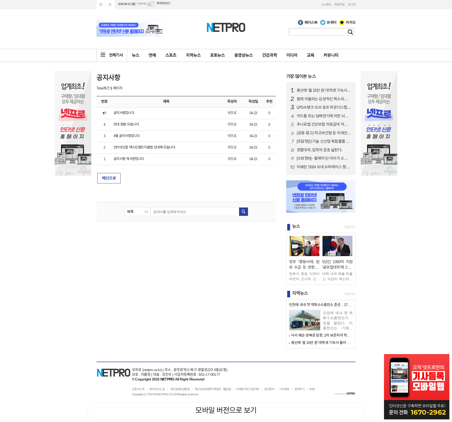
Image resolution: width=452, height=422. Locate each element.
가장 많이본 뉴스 (301, 76)
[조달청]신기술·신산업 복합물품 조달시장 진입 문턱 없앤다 (324, 141)
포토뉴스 (217, 55)
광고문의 (269, 389)
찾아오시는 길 (157, 389)
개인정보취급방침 (180, 389)
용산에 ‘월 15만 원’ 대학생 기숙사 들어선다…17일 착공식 (324, 90)
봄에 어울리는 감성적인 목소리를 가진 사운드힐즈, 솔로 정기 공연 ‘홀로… (324, 99)
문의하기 (299, 389)
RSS (312, 389)
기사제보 (284, 389)
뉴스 (135, 55)
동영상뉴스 (243, 55)
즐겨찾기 (110, 4)
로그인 (351, 4)
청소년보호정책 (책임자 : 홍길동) (213, 389)
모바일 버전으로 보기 (225, 410)
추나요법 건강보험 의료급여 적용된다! (324, 124)
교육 (310, 55)
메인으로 (109, 178)
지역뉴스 (193, 55)
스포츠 (170, 55)
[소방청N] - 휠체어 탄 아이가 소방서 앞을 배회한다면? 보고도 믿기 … (324, 158)
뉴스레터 (326, 4)
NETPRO (167, 379)
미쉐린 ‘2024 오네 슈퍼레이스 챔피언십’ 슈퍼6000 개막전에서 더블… (324, 167)
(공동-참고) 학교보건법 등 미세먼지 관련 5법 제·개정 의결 (324, 133)
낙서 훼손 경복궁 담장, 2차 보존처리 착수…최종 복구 (322, 335)
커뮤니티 (331, 55)
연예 (152, 55)
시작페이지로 (101, 4)
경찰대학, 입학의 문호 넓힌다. (319, 150)
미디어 (291, 55)
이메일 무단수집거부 (247, 389)
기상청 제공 (141, 3)
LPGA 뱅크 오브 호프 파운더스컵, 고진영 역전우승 (324, 107)
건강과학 (269, 55)
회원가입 (339, 4)
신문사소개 (138, 389)
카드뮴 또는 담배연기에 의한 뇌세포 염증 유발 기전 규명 (324, 116)
